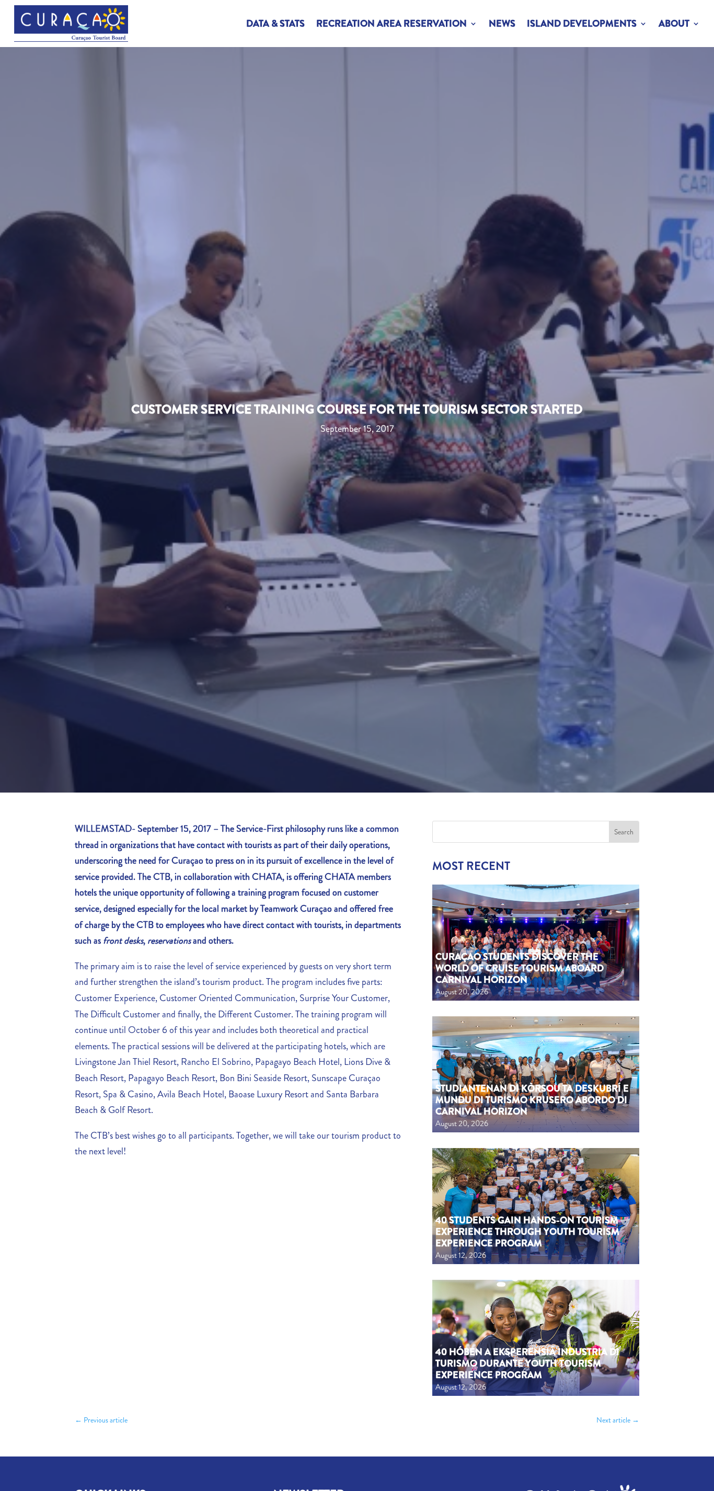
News (502, 23)
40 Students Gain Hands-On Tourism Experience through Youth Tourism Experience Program (527, 1231)
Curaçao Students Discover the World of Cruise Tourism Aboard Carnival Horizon (519, 968)
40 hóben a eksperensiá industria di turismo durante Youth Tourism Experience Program (527, 1363)
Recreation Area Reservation (391, 23)
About (674, 23)
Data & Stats (275, 23)
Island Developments (582, 23)
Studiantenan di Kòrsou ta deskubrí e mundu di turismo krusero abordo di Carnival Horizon (532, 1100)
